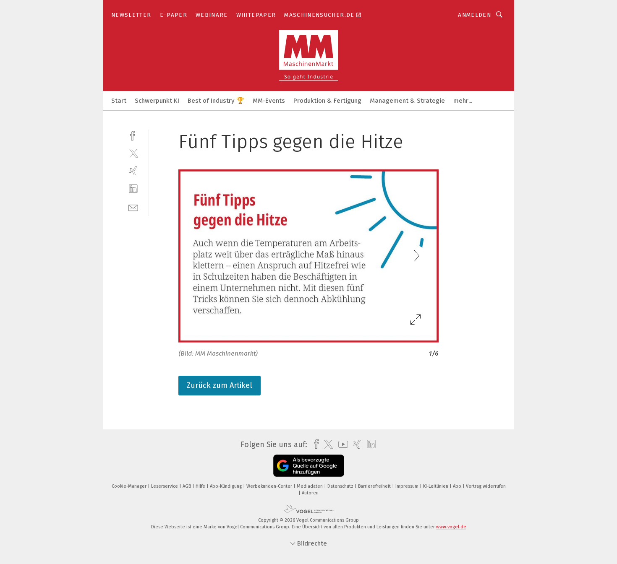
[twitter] (133, 153)
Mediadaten (310, 486)
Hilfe (201, 486)
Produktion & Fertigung (327, 100)
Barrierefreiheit (375, 486)
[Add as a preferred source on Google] (308, 466)
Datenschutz (341, 486)
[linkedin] (133, 189)
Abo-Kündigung (226, 486)
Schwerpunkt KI (157, 100)
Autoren (310, 493)
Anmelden (474, 14)
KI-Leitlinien (436, 486)
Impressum (407, 486)
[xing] (133, 171)
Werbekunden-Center (269, 486)
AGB (187, 486)
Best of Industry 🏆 (216, 100)
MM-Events (269, 100)
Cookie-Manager (130, 486)
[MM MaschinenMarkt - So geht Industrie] (118, 100)
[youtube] (341, 444)
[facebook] (133, 135)
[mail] (133, 207)
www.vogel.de (451, 527)
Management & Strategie (407, 100)
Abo (458, 486)
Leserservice (165, 486)
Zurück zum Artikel (219, 385)
